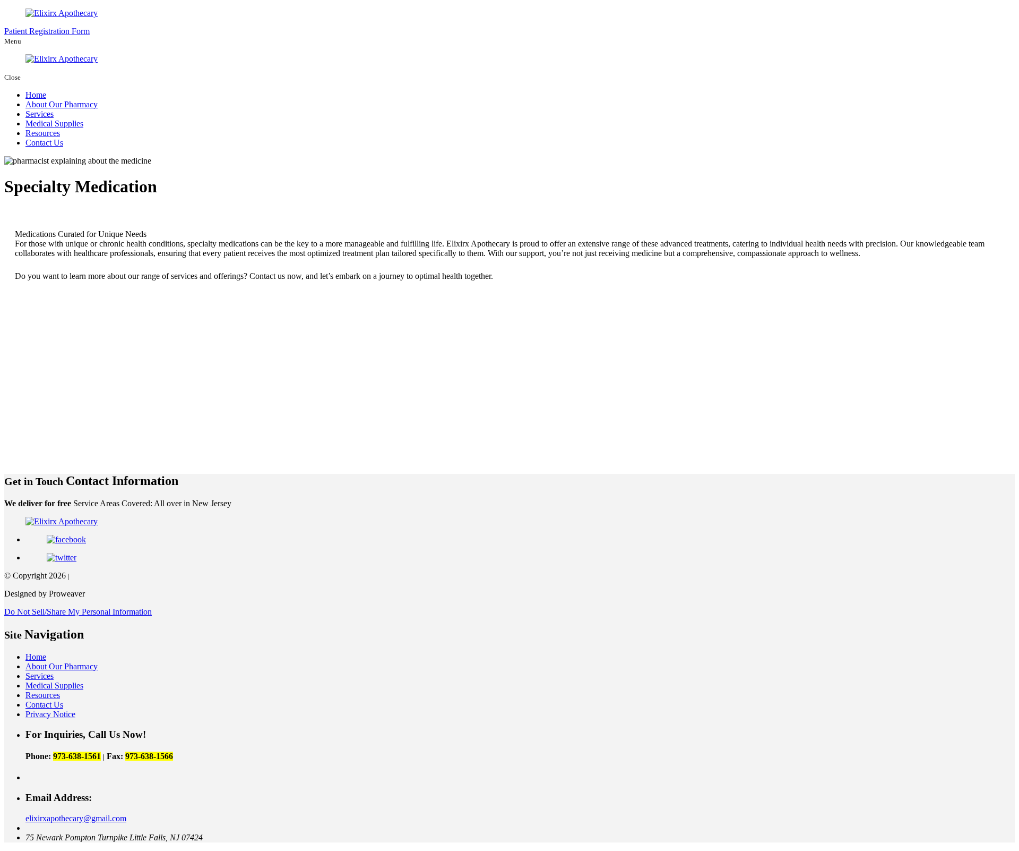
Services (39, 113)
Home (35, 94)
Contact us (267, 275)
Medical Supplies (54, 123)
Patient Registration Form (47, 31)
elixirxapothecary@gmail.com (75, 818)
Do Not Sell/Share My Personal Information (78, 611)
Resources (42, 133)
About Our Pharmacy (61, 104)
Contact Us (44, 142)
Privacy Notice (50, 714)
